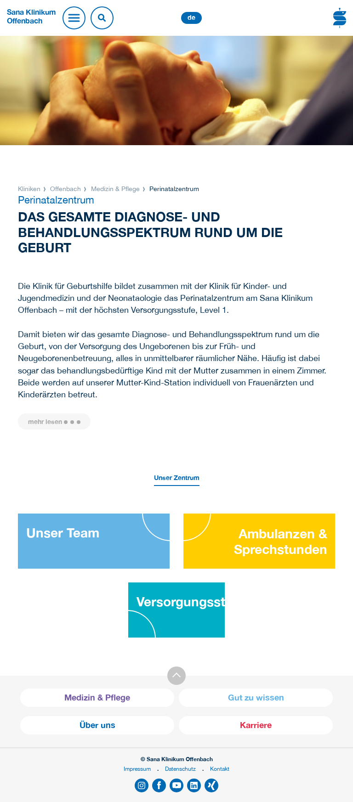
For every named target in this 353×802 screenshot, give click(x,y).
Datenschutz (180, 768)
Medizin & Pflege (115, 188)
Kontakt (219, 768)
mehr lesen (45, 421)
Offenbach (65, 188)
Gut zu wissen (256, 697)
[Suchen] (102, 18)
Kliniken (30, 188)
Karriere (256, 725)
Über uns (97, 725)
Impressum (137, 768)
